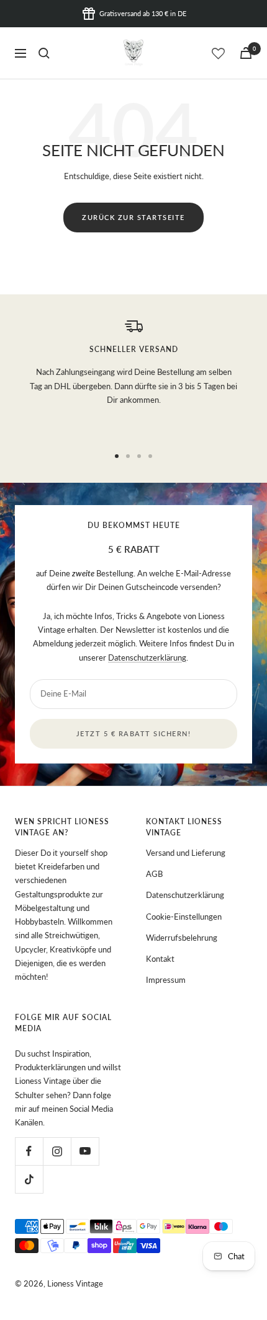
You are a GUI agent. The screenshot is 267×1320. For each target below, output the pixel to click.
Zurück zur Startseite (133, 217)
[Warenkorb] (246, 53)
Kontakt (160, 959)
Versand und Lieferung (185, 853)
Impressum (166, 980)
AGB (154, 874)
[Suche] (44, 53)
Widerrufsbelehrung (181, 938)
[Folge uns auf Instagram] (57, 1151)
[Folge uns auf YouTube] (85, 1151)
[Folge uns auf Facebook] (29, 1151)
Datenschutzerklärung (147, 657)
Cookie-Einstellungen (184, 917)
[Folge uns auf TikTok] (29, 1179)
